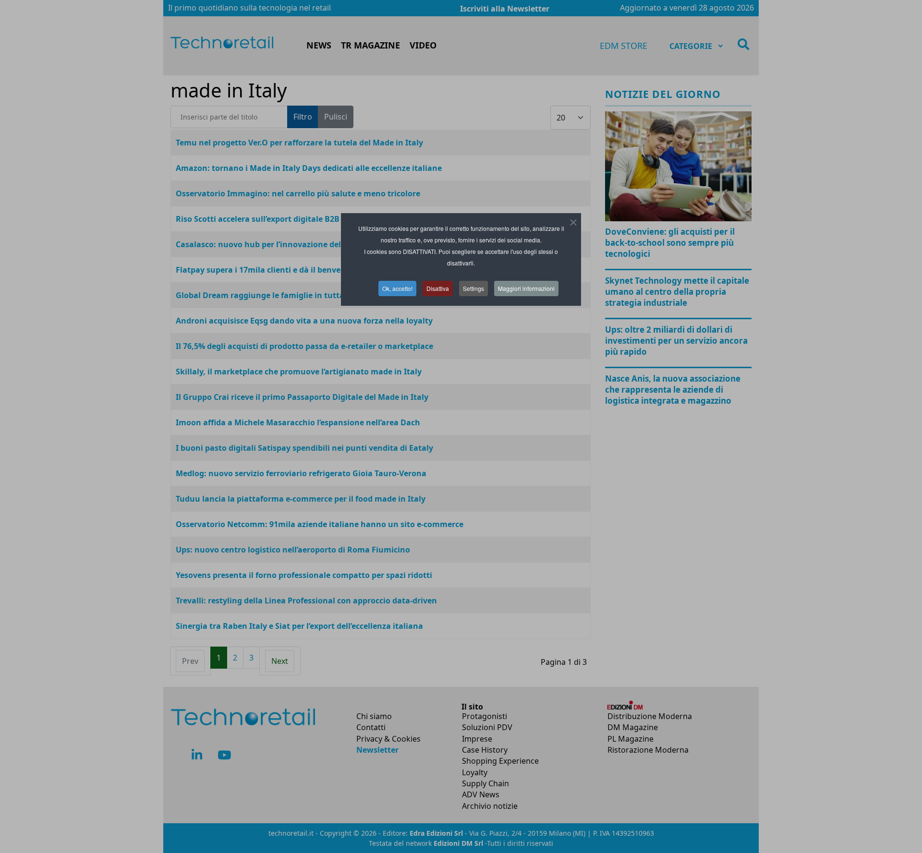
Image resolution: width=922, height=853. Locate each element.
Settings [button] (473, 288)
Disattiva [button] (437, 288)
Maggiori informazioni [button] (526, 288)
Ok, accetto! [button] (397, 288)
